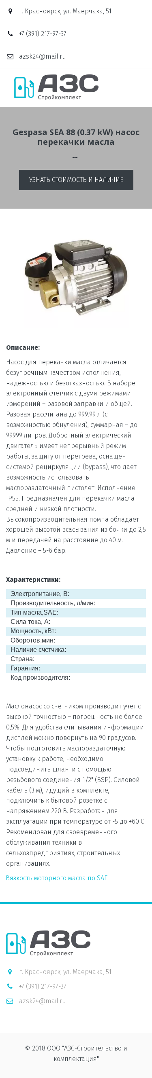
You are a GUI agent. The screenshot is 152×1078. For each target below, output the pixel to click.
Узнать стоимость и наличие (76, 180)
